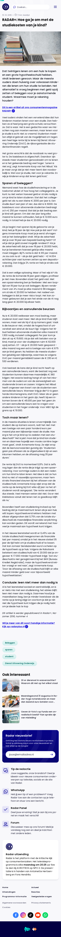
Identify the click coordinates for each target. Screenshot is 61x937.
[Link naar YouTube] (38, 915)
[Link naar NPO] (34, 929)
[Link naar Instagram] (23, 915)
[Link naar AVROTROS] (27, 929)
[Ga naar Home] (5, 6)
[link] (10, 642)
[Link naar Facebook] (16, 915)
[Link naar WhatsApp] (45, 915)
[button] (55, 6)
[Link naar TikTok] (30, 915)
